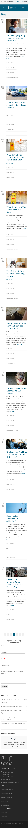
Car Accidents (10, 363)
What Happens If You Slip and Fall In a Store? (16, 209)
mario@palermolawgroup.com (11, 782)
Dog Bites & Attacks (12, 430)
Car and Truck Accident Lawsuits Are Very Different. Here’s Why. (15, 583)
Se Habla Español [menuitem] (5, 805)
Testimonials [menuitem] (4, 801)
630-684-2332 (19, 1)
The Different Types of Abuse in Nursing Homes (15, 273)
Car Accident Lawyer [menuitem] (6, 797)
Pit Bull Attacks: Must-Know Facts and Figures (16, 390)
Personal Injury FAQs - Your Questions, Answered (16, 38)
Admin (8, 548)
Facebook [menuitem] (4, 812)
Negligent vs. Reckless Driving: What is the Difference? (16, 454)
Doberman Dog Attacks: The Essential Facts (13, 723)
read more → (9, 111)
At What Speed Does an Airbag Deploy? (11, 706)
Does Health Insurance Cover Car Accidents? (15, 518)
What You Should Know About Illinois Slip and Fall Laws (15, 157)
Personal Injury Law (12, 77)
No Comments (10, 72)
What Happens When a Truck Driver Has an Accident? (16, 105)
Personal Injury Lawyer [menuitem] (7, 789)
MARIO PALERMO (10, 67)
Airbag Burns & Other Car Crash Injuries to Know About (16, 326)
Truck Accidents (11, 129)
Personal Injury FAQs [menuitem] (6, 793)
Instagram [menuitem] (4, 816)
